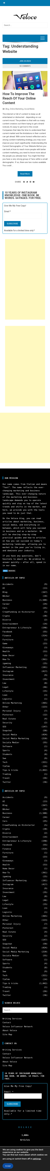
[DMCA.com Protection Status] (9, 570)
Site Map (7, 1034)
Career (6, 604)
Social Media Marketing (16, 738)
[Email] (33, 182)
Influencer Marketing (15, 667)
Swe (4, 758)
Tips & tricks (10, 770)
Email (7, 211)
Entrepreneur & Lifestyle (17, 627)
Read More (25, 174)
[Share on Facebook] (24, 182)
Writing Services (12, 1018)
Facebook (7, 631)
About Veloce (10, 1030)
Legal (6, 687)
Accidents (8, 584)
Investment (9, 679)
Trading (7, 774)
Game (5, 643)
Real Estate (9, 719)
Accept (8, 1166)
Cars (5, 608)
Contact (7, 1022)
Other (6, 707)
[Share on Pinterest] (30, 182)
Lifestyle (8, 691)
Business (7, 600)
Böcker (6, 596)
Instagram (8, 671)
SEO (4, 726)
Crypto (6, 616)
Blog (7, 109)
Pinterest (8, 715)
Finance (7, 635)
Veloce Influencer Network (18, 1026)
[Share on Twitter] (27, 182)
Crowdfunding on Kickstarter (19, 612)
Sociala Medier (11, 742)
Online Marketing (16, 109)
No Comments (25, 66)
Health (6, 651)
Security (7, 722)
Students (7, 754)
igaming (7, 663)
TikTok (6, 766)
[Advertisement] (25, 279)
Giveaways (8, 647)
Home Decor (9, 655)
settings (37, 1158)
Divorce (7, 620)
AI (4, 588)
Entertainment (10, 624)
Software (7, 746)
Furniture (8, 639)
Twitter (7, 782)
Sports (6, 750)
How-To (6, 659)
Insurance (8, 675)
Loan (5, 695)
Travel (6, 778)
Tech (5, 762)
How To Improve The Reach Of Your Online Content (19, 98)
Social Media (29, 109)
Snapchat (7, 730)
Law (4, 683)
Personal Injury (12, 711)
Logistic (7, 699)
